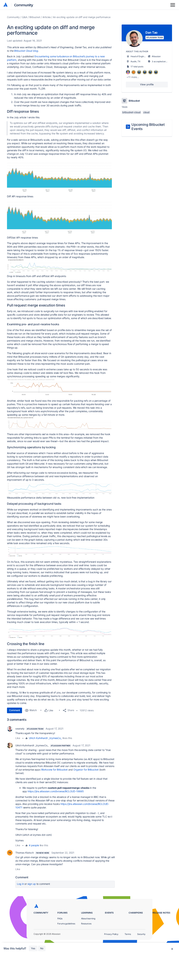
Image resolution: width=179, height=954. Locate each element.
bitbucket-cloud (131, 112)
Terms (128, 934)
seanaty (19, 728)
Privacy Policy (111, 934)
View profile (146, 84)
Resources (86, 923)
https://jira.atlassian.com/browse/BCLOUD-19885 (56, 791)
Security (141, 934)
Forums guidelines (66, 923)
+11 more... (133, 77)
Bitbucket (34, 17)
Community (23, 4)
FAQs (59, 918)
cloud (146, 112)
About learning (88, 918)
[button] (59, 176)
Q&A (24, 17)
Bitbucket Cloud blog (26, 50)
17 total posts (137, 66)
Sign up (31, 883)
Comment (14, 710)
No (41, 948)
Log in (20, 883)
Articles (46, 17)
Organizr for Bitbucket (86, 769)
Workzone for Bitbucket (54, 769)
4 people (34, 845)
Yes (33, 948)
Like (17, 738)
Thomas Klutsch (24, 852)
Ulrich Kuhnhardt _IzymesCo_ (45, 738)
